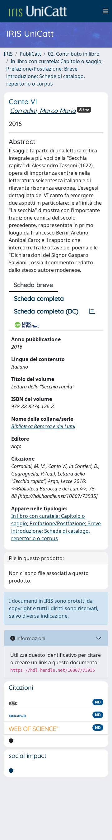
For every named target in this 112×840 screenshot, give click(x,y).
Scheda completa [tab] (39, 298)
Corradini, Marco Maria (43, 110)
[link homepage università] (38, 11)
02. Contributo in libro (74, 53)
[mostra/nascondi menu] (105, 11)
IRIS (8, 53)
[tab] (92, 311)
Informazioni (30, 638)
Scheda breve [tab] (33, 285)
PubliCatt (30, 53)
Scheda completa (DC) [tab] (46, 311)
